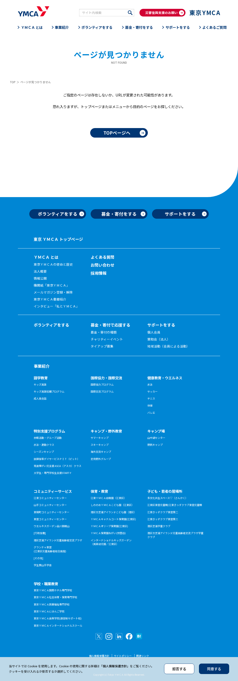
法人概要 (40, 271)
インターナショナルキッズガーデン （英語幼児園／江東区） (111, 542)
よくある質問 (102, 257)
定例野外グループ (101, 459)
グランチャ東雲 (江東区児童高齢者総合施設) (50, 549)
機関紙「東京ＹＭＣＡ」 (51, 285)
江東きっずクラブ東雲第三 (162, 519)
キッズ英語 (40, 384)
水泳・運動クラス (44, 444)
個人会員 (153, 332)
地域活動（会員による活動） (168, 346)
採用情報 (98, 273)
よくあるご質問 (214, 27)
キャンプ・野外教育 (106, 430)
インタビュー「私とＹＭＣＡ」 (56, 306)
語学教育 (41, 377)
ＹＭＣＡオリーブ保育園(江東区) (109, 526)
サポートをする (177, 27)
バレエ (151, 412)
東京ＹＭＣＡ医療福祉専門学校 (51, 604)
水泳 (149, 384)
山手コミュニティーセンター (50, 505)
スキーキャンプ (100, 444)
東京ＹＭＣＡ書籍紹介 (50, 299)
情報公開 (40, 278)
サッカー (152, 391)
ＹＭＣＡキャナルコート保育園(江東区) (113, 519)
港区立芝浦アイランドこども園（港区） (113, 512)
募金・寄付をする (139, 27)
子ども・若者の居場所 (164, 491)
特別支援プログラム (49, 430)
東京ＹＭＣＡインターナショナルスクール (58, 625)
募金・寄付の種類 (104, 332)
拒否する (179, 668)
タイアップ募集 (102, 346)
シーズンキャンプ (44, 451)
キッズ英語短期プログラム (49, 391)
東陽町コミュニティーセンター (51, 512)
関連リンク (142, 656)
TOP (13, 82)
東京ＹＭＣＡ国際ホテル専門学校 (53, 590)
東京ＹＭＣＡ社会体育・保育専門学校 (55, 597)
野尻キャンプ (155, 444)
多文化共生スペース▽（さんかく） (167, 498)
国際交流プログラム (102, 391)
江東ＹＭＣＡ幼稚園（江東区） (108, 498)
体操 (149, 405)
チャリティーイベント (107, 339)
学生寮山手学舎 (43, 565)
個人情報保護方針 (99, 656)
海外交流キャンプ (101, 451)
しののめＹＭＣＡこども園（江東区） (112, 505)
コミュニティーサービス (53, 491)
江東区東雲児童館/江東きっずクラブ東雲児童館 (174, 505)
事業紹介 (62, 27)
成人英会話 (40, 398)
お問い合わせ (102, 265)
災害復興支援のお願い (161, 12)
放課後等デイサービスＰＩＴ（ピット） (57, 459)
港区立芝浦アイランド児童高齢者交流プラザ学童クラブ (175, 535)
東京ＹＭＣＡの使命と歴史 (53, 264)
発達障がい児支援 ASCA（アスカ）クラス (57, 466)
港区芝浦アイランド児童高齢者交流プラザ (58, 540)
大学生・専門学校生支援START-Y (52, 473)
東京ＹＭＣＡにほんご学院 (49, 611)
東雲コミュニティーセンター (50, 519)
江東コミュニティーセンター (50, 498)
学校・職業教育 (46, 583)
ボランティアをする (96, 27)
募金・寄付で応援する (110, 325)
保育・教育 (99, 491)
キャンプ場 (156, 430)
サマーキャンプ (100, 438)
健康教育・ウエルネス (164, 377)
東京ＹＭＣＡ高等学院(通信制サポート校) (58, 618)
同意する (214, 668)
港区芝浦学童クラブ (158, 526)
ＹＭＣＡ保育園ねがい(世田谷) (108, 533)
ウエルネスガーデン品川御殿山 (51, 526)
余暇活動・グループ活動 (48, 438)
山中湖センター (156, 438)
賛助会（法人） (158, 339)
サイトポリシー (123, 656)
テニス (151, 398)
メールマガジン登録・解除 (53, 292)
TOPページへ (116, 132)
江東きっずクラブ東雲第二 (162, 512)
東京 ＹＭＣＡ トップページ (58, 239)
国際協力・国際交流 (106, 377)
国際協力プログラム (102, 384)
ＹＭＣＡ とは (32, 27)
